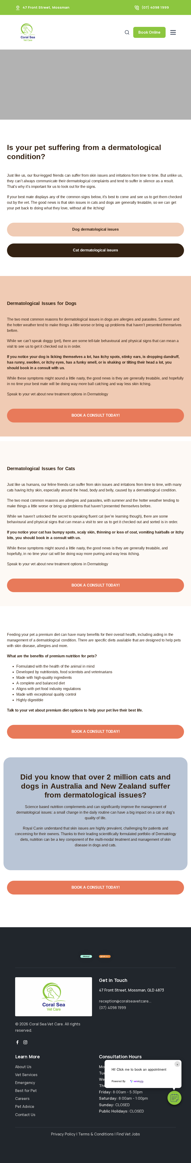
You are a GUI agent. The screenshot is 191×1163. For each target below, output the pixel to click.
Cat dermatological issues (95, 250)
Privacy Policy (63, 1134)
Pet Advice (24, 1106)
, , (131, 990)
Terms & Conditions (96, 1134)
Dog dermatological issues (95, 229)
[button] (174, 1098)
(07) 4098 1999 (155, 7)
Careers (22, 1098)
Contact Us (25, 1114)
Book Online (149, 32)
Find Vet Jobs (128, 1134)
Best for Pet (26, 1090)
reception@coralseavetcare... (125, 1001)
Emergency (25, 1082)
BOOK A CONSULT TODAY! (96, 415)
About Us (23, 1066)
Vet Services (26, 1074)
